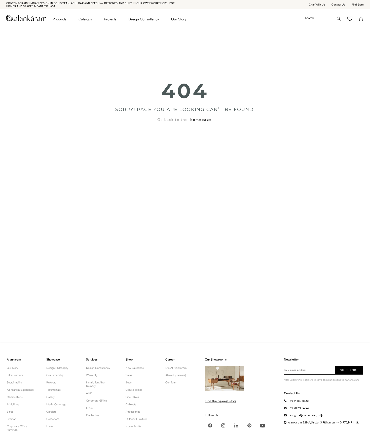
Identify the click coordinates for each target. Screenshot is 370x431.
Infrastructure (15, 375)
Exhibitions (13, 404)
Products (59, 19)
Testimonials (53, 389)
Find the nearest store (220, 401)
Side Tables (132, 397)
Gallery (50, 397)
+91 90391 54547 (298, 408)
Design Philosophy (57, 368)
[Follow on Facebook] (210, 425)
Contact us (92, 415)
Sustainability (14, 382)
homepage (201, 119)
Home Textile (133, 426)
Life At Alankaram (176, 368)
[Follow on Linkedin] (236, 425)
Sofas (129, 375)
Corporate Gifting (96, 400)
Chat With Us (317, 4)
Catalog (51, 411)
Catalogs (85, 19)
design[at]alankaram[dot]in (306, 415)
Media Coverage (56, 404)
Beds (129, 382)
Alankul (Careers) (175, 375)
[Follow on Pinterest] (249, 425)
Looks (49, 426)
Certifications (15, 397)
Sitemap (11, 419)
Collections (52, 419)
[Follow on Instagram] (223, 425)
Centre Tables (134, 389)
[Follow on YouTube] (262, 425)
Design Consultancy (143, 19)
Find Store (358, 4)
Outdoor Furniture (136, 419)
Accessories (133, 411)
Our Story (178, 19)
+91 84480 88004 (298, 400)
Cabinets (131, 404)
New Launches (135, 368)
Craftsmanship (55, 375)
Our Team (171, 382)
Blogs (10, 411)
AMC (89, 393)
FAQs (89, 408)
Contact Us (338, 4)
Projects (110, 19)
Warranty (91, 375)
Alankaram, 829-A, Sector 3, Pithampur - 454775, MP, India (323, 422)
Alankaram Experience (20, 389)
